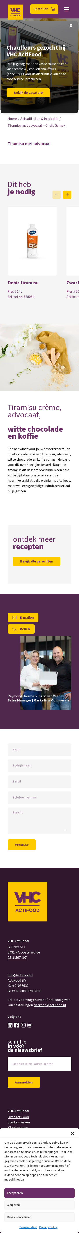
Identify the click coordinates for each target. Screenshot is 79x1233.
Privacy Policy (48, 1227)
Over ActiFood (18, 1117)
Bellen (25, 629)
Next (67, 195)
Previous (56, 195)
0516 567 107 (17, 957)
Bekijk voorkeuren (19, 1217)
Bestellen (40, 9)
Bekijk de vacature (28, 92)
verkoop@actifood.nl (50, 1005)
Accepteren (15, 1193)
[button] (72, 1133)
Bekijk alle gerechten (36, 561)
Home (12, 119)
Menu (66, 9)
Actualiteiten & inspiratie (39, 119)
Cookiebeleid (28, 1227)
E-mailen (27, 617)
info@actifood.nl (20, 975)
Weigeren (13, 1205)
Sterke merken (19, 1122)
